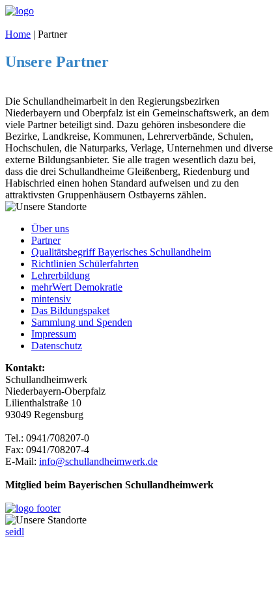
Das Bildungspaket (70, 310)
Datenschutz (56, 345)
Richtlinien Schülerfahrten (85, 263)
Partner (46, 240)
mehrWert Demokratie (76, 287)
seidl (14, 531)
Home (18, 34)
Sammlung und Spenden (81, 322)
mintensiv (51, 298)
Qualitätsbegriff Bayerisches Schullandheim (121, 251)
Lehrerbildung (60, 275)
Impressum (53, 333)
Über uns (50, 228)
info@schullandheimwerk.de (98, 461)
